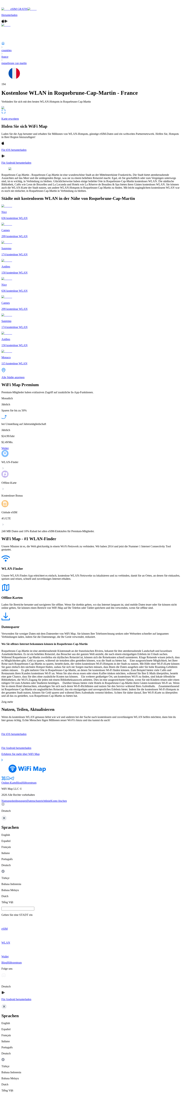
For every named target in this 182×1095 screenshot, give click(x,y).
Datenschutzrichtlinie (38, 800)
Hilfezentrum (29, 782)
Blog (19, 782)
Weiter (5, 448)
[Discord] (8, 779)
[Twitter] (3, 779)
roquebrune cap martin (14, 63)
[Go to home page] (13, 5)
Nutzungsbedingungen (14, 800)
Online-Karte (8, 782)
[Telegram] (12, 779)
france (4, 56)
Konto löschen (58, 800)
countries (6, 50)
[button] (91, 808)
